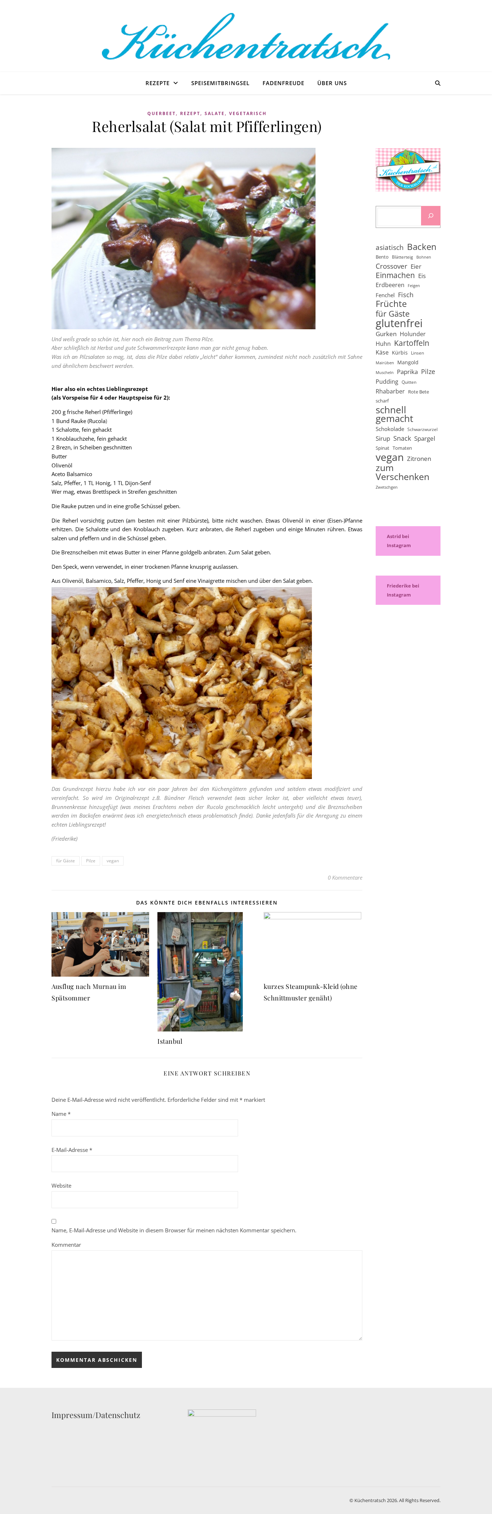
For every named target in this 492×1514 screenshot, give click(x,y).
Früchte (391, 303)
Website (61, 1185)
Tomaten (402, 448)
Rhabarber (390, 391)
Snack (402, 438)
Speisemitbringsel (220, 83)
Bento (382, 257)
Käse (382, 352)
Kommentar (66, 1244)
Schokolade (390, 428)
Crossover (391, 266)
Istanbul (169, 1041)
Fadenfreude (283, 83)
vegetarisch (248, 113)
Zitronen (419, 458)
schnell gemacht (394, 414)
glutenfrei (399, 323)
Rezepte (158, 83)
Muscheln (385, 372)
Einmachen (395, 275)
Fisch (405, 294)
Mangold (408, 362)
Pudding (387, 382)
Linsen (417, 353)
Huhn (383, 344)
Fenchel (385, 295)
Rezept (190, 113)
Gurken (386, 334)
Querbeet (161, 113)
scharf (382, 400)
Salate (215, 113)
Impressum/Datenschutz (96, 1414)
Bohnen (423, 257)
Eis (422, 276)
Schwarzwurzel (422, 429)
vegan (113, 861)
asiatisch (390, 247)
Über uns (332, 83)
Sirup (383, 438)
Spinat (382, 448)
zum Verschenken (402, 472)
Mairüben (385, 362)
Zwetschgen (387, 487)
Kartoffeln (411, 343)
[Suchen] (430, 215)
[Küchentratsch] (246, 36)
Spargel (424, 438)
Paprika (407, 372)
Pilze (90, 861)
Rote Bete (418, 391)
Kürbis (400, 352)
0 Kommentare (345, 877)
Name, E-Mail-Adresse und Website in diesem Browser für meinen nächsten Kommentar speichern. (174, 1230)
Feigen (414, 285)
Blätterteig (402, 257)
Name (61, 1113)
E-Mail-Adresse (72, 1149)
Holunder (413, 334)
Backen (422, 246)
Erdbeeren (390, 285)
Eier (416, 266)
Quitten (409, 382)
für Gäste (65, 861)
